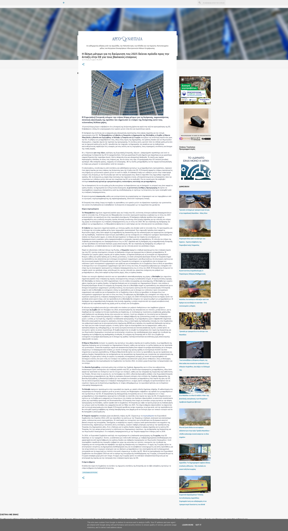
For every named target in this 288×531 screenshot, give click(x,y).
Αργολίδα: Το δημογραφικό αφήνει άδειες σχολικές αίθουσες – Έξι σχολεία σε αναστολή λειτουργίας (194, 466)
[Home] (127, 42)
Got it (198, 525)
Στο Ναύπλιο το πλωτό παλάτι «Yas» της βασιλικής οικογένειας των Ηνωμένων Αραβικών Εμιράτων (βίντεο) (194, 399)
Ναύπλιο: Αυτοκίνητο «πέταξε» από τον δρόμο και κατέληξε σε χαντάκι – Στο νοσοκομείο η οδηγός (194, 303)
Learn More (187, 525)
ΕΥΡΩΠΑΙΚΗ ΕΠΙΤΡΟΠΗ (90, 472)
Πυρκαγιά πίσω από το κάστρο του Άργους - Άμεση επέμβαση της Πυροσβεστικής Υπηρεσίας (192, 242)
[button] (83, 64)
